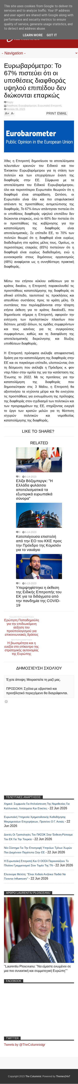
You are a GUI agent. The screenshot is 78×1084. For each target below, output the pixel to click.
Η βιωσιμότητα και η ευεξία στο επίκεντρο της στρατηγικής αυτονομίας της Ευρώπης (21, 648)
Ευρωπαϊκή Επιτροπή (49, 105)
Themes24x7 (63, 1076)
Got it (52, 35)
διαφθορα (12, 105)
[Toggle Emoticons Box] (6, 701)
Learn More (33, 35)
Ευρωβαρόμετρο (28, 105)
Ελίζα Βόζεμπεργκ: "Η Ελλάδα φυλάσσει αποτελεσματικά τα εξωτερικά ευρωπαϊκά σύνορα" (34, 490)
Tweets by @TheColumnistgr (24, 1044)
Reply (10, 102)
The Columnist (33, 1076)
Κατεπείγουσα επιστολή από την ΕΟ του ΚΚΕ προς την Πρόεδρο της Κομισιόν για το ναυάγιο (39, 543)
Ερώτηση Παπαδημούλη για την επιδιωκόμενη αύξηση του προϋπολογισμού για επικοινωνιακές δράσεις (21, 627)
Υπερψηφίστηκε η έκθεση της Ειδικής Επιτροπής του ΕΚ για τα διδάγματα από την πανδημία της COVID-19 (38, 596)
